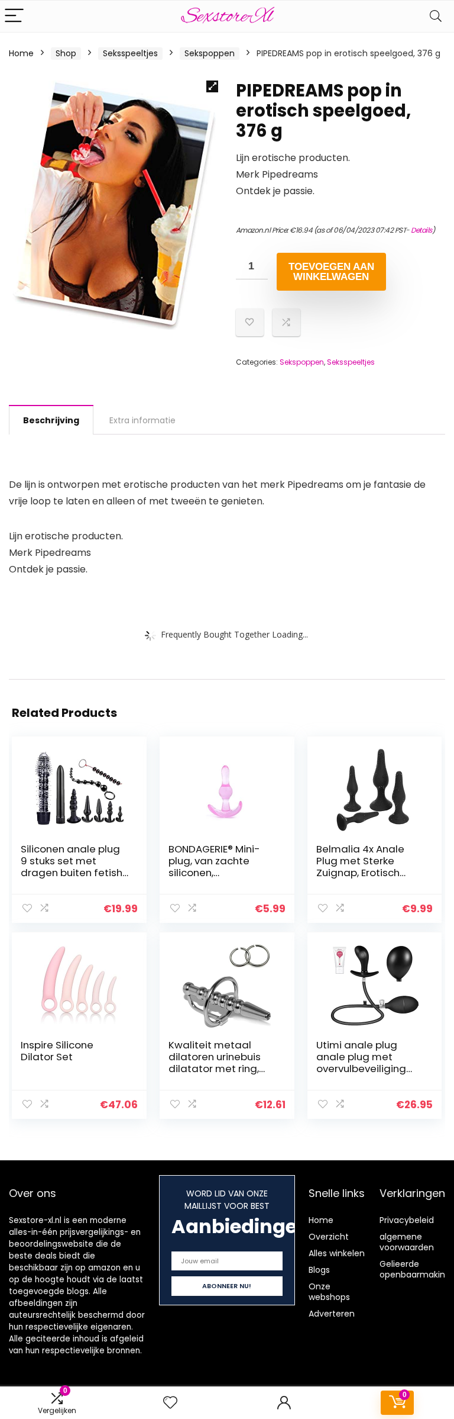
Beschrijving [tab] (51, 420)
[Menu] (14, 16)
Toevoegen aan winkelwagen (331, 271)
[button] (212, 86)
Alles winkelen (337, 1253)
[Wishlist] (170, 1402)
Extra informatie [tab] (142, 420)
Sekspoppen (209, 53)
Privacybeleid (407, 1220)
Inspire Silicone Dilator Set (57, 1051)
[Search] (435, 16)
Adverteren (332, 1314)
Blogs (319, 1270)
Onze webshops (329, 1291)
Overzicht (329, 1237)
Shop (66, 53)
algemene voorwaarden (407, 1242)
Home (21, 53)
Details (421, 230)
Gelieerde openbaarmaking (415, 1269)
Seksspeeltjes (130, 53)
